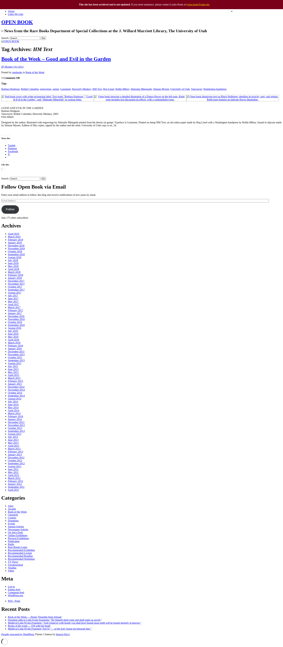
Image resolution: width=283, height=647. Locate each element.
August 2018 (14, 257)
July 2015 (13, 366)
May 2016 (13, 336)
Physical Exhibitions (18, 538)
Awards (12, 508)
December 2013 (16, 422)
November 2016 (16, 319)
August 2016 (14, 328)
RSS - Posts (14, 601)
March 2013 (14, 448)
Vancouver (196, 89)
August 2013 (14, 434)
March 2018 (14, 272)
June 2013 (13, 439)
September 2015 (16, 360)
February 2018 (15, 275)
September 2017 (16, 289)
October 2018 (15, 251)
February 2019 (15, 239)
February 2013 (15, 451)
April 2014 (13, 410)
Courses (12, 517)
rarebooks (17, 72)
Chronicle (13, 514)
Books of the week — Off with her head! (29, 625)
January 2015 (15, 384)
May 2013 (13, 442)
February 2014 (15, 416)
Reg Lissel (108, 89)
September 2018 (16, 254)
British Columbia (30, 89)
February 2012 (15, 481)
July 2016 (13, 331)
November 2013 (16, 425)
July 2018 (13, 260)
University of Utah (180, 89)
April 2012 (13, 475)
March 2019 (14, 236)
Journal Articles (16, 526)
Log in (11, 586)
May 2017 (13, 301)
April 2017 (13, 304)
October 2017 (15, 286)
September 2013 (16, 431)
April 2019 (13, 233)
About (11, 11)
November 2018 (16, 248)
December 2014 (16, 386)
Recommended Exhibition (21, 550)
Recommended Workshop (21, 559)
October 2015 (15, 357)
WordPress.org (15, 595)
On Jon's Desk (15, 532)
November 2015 (16, 354)
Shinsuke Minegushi (141, 89)
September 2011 (16, 487)
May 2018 (13, 266)
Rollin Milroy (122, 89)
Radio (11, 544)
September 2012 (16, 463)
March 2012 (14, 478)
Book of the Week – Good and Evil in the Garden (56, 59)
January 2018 (15, 278)
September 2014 (16, 395)
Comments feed (16, 592)
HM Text (97, 89)
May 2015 (13, 372)
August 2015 (14, 363)
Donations (13, 520)
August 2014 (14, 398)
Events (11, 523)
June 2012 (13, 469)
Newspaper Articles (18, 529)
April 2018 (13, 269)
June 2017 (13, 298)
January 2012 (15, 484)
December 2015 (16, 351)
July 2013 (13, 437)
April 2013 (13, 445)
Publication (13, 541)
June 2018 (13, 263)
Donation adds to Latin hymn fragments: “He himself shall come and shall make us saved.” (55, 620)
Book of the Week (35, 72)
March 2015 (14, 378)
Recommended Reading (20, 556)
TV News (13, 561)
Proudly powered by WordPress (17, 634)
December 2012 (16, 457)
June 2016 (13, 333)
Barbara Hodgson (10, 89)
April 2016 (13, 339)
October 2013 (15, 428)
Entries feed (14, 589)
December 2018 (16, 245)
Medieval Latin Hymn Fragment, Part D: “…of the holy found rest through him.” (50, 628)
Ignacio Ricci (63, 634)
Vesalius (12, 567)
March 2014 (14, 413)
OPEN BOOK (17, 22)
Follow (10, 209)
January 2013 (15, 454)
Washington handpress (214, 89)
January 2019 (15, 242)
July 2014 (13, 401)
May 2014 (13, 407)
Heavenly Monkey (81, 89)
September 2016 (16, 325)
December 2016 (16, 316)
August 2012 (14, 466)
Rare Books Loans (17, 547)
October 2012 (15, 460)
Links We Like (15, 14)
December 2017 (16, 281)
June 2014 (13, 404)
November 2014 (16, 389)
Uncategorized (15, 564)
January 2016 (15, 348)
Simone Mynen (161, 89)
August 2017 (14, 292)
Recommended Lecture (20, 553)
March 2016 (14, 342)
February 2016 (15, 345)
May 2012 (13, 472)
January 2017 (15, 313)
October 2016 (15, 322)
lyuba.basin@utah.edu (197, 4)
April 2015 (13, 375)
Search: (5, 38)
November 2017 (16, 283)
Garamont (65, 89)
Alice (10, 506)
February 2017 (15, 310)
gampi (56, 89)
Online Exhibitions (17, 535)
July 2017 (13, 295)
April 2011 (13, 490)
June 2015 (13, 369)
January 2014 (15, 419)
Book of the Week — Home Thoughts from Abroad (34, 617)
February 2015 (15, 381)
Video (11, 570)
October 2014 (15, 392)
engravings (45, 89)
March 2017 (14, 307)
